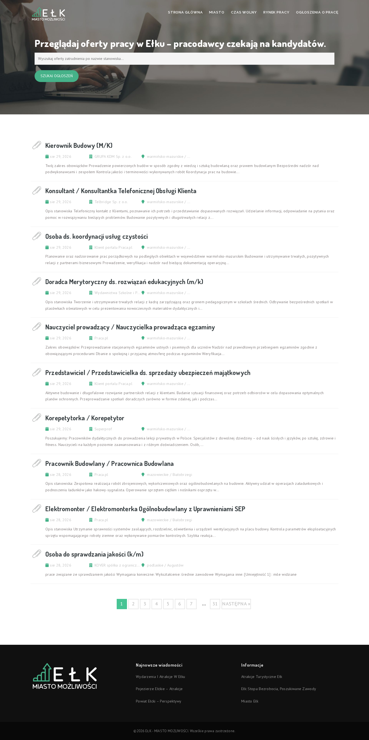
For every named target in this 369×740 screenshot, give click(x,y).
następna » (236, 604)
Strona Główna (185, 12)
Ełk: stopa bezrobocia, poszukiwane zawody (278, 688)
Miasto (216, 12)
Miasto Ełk (249, 701)
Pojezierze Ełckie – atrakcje (159, 688)
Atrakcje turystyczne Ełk (261, 676)
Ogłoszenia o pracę (317, 12)
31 (215, 604)
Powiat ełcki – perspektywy (159, 701)
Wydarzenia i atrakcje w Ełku (160, 676)
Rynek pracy (276, 12)
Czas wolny (244, 12)
